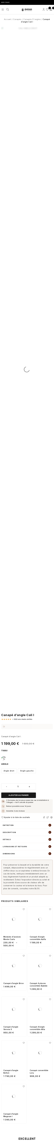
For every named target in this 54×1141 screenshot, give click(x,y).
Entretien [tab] (8, 825)
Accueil (7, 19)
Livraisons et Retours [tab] (15, 847)
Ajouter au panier (19, 795)
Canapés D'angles (32, 19)
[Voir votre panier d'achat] (51, 9)
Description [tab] (9, 832)
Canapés (17, 19)
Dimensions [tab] (9, 854)
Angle (4, 764)
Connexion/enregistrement (43, 9)
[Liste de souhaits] (47, 9)
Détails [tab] (7, 839)
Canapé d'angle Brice (13, 983)
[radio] (3, 758)
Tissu (4, 751)
